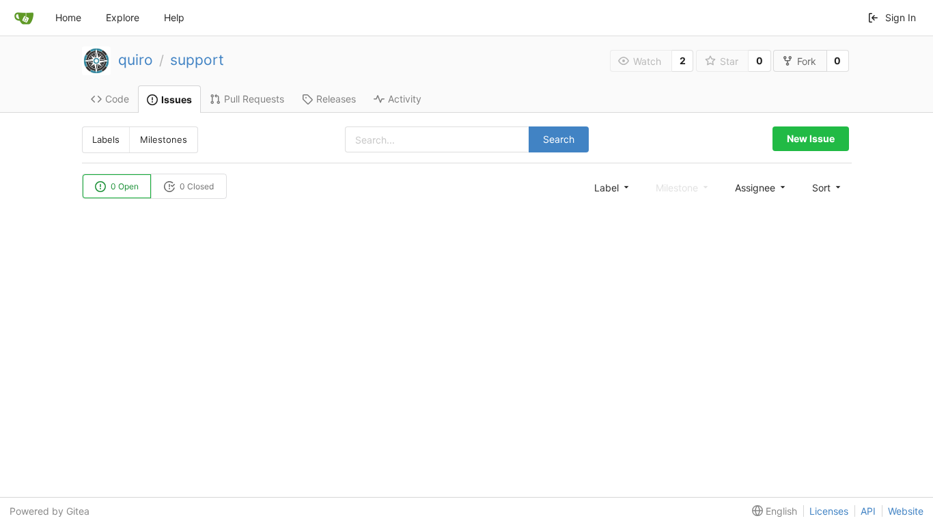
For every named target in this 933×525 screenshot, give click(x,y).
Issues (176, 99)
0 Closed (196, 186)
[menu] (612, 187)
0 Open (124, 186)
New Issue (811, 138)
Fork (806, 61)
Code (117, 99)
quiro (135, 59)
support (197, 59)
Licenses (828, 511)
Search (558, 139)
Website (905, 511)
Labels (106, 139)
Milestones (163, 139)
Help (174, 17)
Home (68, 17)
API (868, 511)
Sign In (900, 17)
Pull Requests (254, 99)
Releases (336, 99)
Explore (122, 17)
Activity (404, 99)
